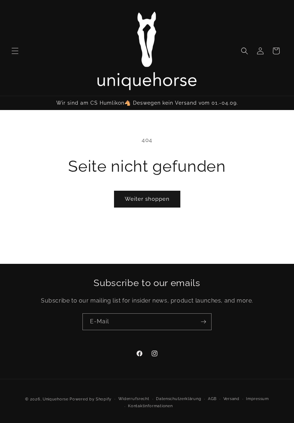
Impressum (257, 398)
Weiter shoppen (147, 199)
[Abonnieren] (203, 321)
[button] (15, 51)
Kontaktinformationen (150, 406)
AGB (212, 398)
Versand (231, 398)
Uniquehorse (56, 399)
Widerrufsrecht (134, 398)
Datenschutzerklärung (178, 398)
